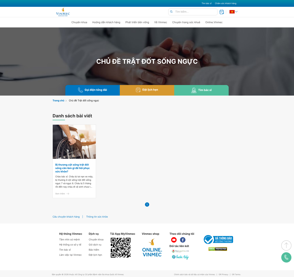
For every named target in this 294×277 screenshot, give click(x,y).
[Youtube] (174, 240)
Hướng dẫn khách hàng (106, 22)
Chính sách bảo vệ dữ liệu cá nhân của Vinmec (194, 274)
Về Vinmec (160, 22)
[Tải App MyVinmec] (120, 247)
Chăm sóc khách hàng (225, 3)
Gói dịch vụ (95, 244)
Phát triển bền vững (137, 22)
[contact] (286, 257)
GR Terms (236, 274)
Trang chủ (58, 100)
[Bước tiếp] (180, 257)
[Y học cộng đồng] (180, 251)
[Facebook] (182, 240)
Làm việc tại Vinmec (70, 254)
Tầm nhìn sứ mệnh (69, 239)
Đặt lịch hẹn (95, 254)
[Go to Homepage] (63, 12)
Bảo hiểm (94, 249)
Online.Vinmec (214, 22)
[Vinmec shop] (152, 247)
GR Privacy (223, 274)
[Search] (171, 11)
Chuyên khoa (79, 22)
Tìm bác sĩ (206, 3)
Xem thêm (60, 193)
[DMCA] (217, 249)
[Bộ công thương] (217, 239)
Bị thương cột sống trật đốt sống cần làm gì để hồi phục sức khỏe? (72, 168)
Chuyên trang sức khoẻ (186, 22)
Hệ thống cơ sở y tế (70, 244)
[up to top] (286, 245)
